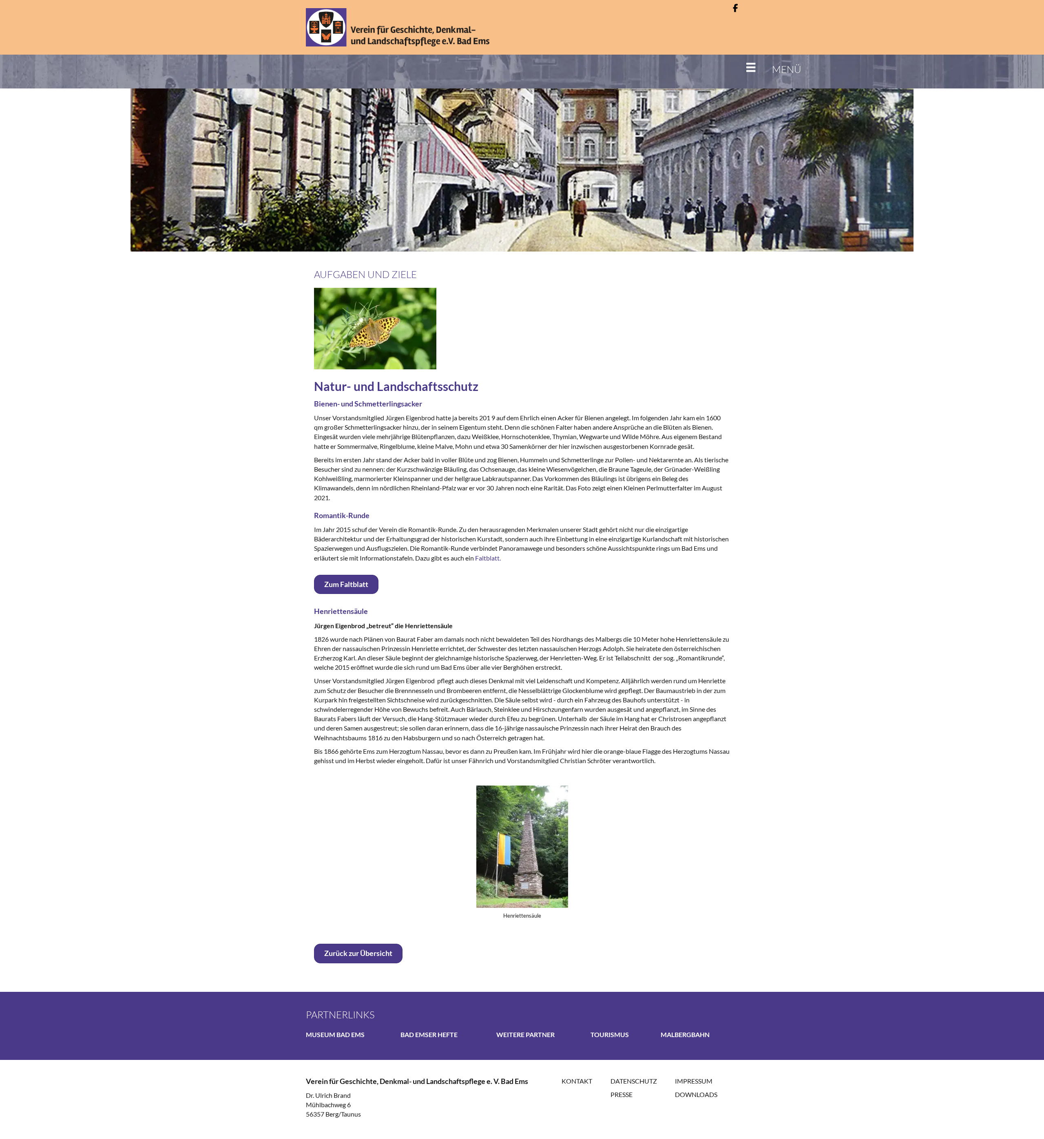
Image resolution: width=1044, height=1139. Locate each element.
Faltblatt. (488, 558)
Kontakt (577, 1081)
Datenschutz (633, 1081)
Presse (621, 1094)
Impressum (693, 1081)
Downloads (696, 1094)
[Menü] (744, 67)
